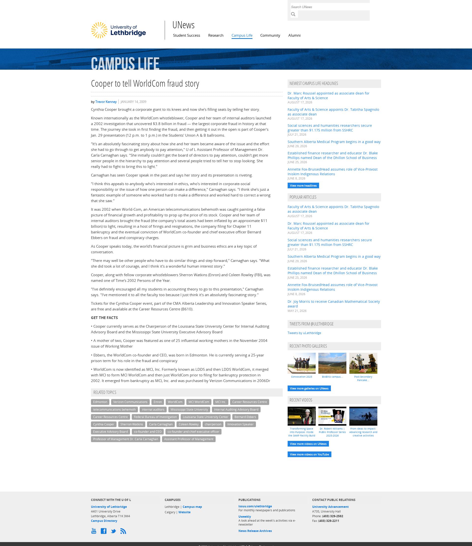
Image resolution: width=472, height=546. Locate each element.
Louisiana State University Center (205, 417)
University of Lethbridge (109, 507)
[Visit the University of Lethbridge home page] (118, 38)
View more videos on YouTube (309, 454)
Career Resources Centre (249, 402)
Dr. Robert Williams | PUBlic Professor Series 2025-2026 (332, 432)
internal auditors (153, 409)
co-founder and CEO (148, 432)
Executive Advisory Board (110, 432)
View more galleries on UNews (309, 388)
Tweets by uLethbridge (304, 333)
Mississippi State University (189, 409)
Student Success (186, 35)
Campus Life (242, 35)
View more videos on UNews (308, 444)
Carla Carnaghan (161, 424)
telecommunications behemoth (114, 409)
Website (184, 512)
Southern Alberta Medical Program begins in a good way (334, 141)
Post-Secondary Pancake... (363, 378)
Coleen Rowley (189, 424)
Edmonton (100, 402)
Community (270, 35)
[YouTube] (94, 532)
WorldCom (175, 402)
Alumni (294, 35)
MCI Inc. (220, 402)
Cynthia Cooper (103, 424)
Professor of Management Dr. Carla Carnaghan (125, 439)
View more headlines (303, 185)
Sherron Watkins (131, 424)
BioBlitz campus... (332, 376)
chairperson (213, 424)
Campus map (192, 507)
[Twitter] (114, 532)
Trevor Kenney (106, 101)
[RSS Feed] (124, 532)
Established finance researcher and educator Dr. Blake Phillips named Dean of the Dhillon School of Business (333, 155)
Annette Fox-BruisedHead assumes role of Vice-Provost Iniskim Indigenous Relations (333, 171)
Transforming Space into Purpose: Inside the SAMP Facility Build (301, 432)
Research (215, 35)
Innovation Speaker (240, 424)
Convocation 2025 (301, 376)
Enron (158, 402)
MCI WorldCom (199, 402)
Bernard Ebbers (245, 417)
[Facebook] (104, 532)
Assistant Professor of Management (188, 439)
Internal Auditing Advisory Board (236, 409)
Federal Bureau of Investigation (155, 417)
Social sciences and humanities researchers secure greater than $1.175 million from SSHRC (330, 127)
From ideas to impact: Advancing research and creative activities (363, 432)
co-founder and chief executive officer (193, 432)
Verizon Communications (130, 402)
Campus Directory (104, 521)
